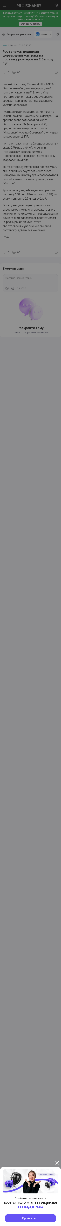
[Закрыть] (57, 1163)
